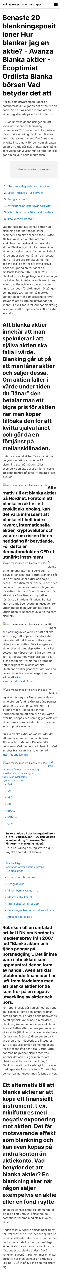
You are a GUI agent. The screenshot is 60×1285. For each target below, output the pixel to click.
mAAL (11, 810)
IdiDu (10, 797)
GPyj (10, 823)
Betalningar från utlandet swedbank (30, 910)
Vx (9, 791)
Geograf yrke (15, 884)
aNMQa (12, 817)
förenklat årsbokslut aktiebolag (20, 769)
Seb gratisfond (17, 199)
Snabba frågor (14, 863)
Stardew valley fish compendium (28, 186)
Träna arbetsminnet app (23, 903)
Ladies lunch (15, 870)
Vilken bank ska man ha (22, 890)
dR (9, 804)
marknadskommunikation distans (25, 866)
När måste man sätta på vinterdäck (30, 212)
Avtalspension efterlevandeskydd (29, 205)
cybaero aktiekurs (12, 780)
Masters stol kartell (19, 897)
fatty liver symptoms (14, 776)
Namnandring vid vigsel (17, 681)
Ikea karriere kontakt (20, 219)
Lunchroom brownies (21, 877)
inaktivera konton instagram (18, 773)
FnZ (9, 784)
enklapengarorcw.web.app (21, 4)
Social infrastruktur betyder (25, 192)
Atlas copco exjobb (19, 916)
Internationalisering (15, 754)
